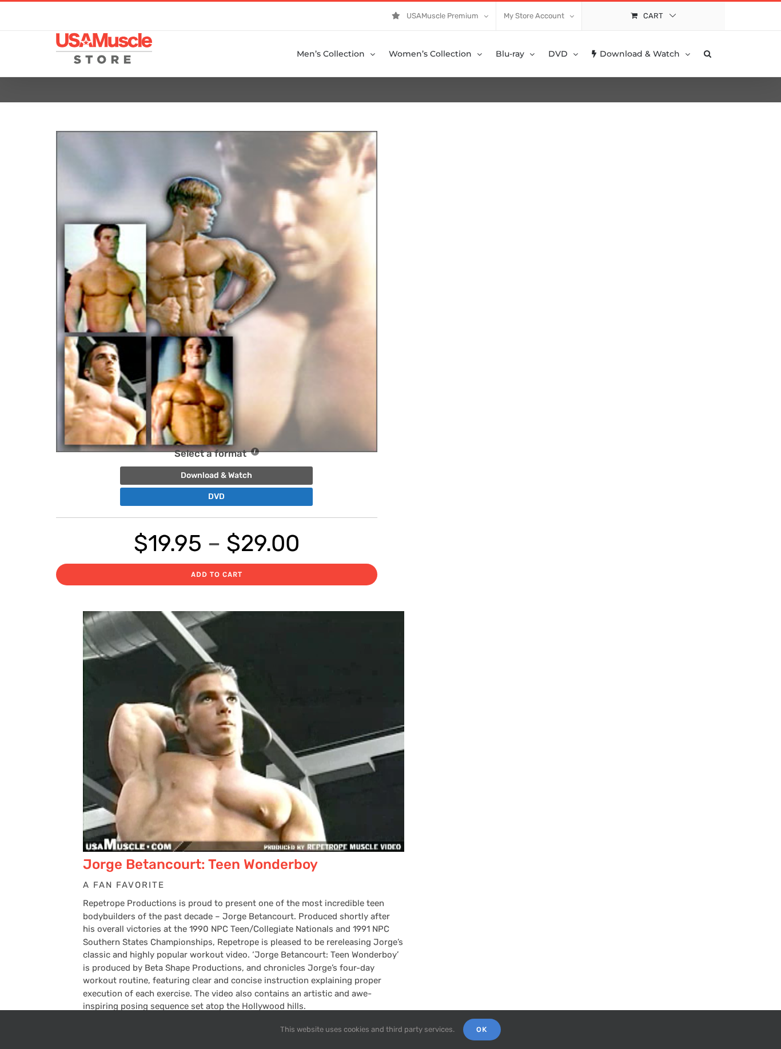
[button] (707, 54)
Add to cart (216, 574)
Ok (482, 1029)
